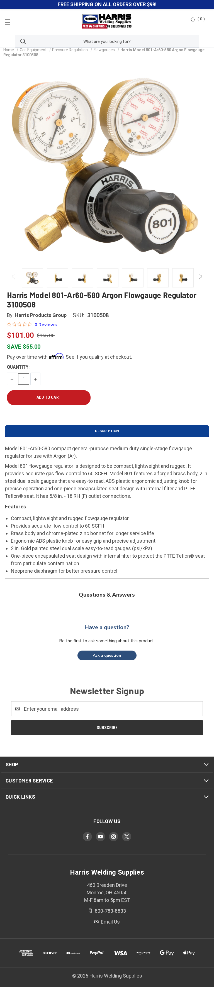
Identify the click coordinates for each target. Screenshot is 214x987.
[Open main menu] (7, 22)
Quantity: (18, 367)
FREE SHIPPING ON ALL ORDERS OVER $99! (107, 4)
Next (200, 278)
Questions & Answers (107, 595)
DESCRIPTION (107, 431)
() (201, 19)
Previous (14, 278)
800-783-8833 (110, 911)
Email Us (110, 922)
